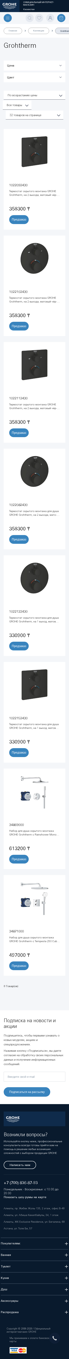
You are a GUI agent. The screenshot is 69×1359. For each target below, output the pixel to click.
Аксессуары (9, 1301)
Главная (13, 31)
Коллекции (38, 31)
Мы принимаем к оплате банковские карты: (31, 1340)
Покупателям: (11, 1243)
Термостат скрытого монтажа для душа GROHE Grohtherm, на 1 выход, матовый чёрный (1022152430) (34, 728)
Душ (4, 1289)
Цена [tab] (10, 65)
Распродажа (10, 1312)
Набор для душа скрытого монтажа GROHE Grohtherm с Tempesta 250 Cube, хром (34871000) (34, 941)
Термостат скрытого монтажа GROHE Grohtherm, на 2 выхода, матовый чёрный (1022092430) (33, 195)
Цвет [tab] (10, 77)
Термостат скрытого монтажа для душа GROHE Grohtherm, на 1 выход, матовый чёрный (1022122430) (34, 621)
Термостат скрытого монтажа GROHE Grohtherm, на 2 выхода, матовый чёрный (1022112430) (33, 408)
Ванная (6, 1255)
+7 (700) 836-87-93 (21, 1182)
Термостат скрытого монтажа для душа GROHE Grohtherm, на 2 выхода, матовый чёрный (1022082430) (34, 515)
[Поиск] (30, 18)
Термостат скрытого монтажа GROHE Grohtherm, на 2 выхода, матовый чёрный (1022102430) (33, 301)
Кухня (5, 1278)
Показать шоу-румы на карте (25, 1197)
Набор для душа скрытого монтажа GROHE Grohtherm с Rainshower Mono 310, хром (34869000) (32, 834)
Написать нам (20, 1165)
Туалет (6, 1266)
